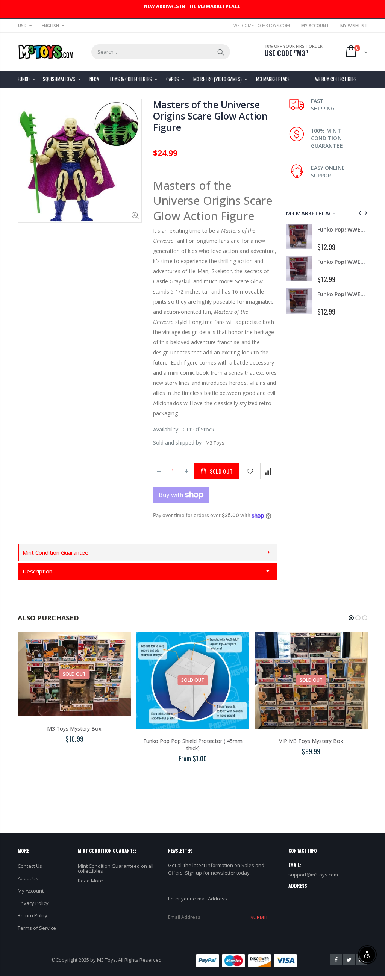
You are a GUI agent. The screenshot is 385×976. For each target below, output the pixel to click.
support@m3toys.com (313, 874)
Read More (90, 880)
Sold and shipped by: (178, 442)
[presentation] (358, 213)
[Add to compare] (268, 471)
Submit (259, 917)
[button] (351, 617)
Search (220, 52)
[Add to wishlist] (250, 471)
